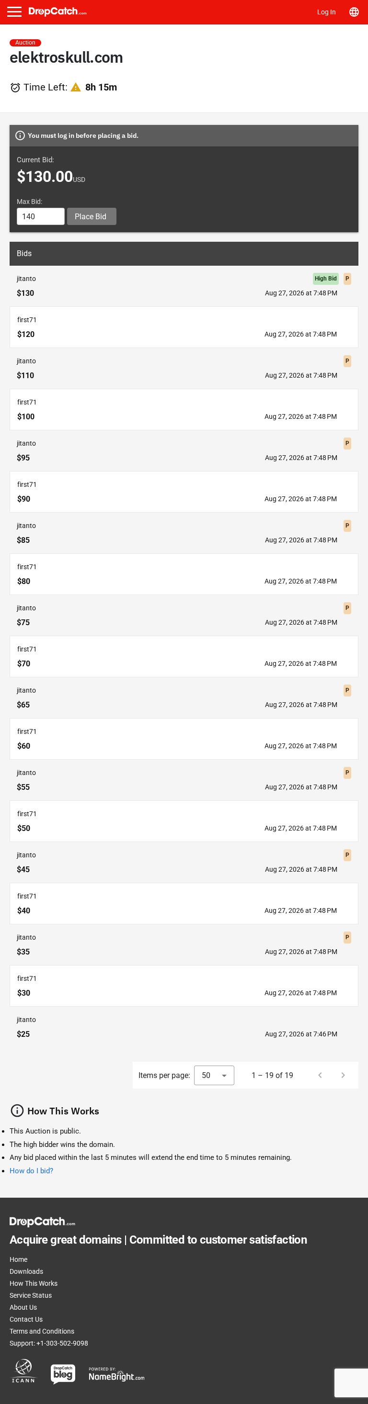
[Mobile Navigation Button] (14, 12)
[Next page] (343, 1075)
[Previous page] (320, 1075)
